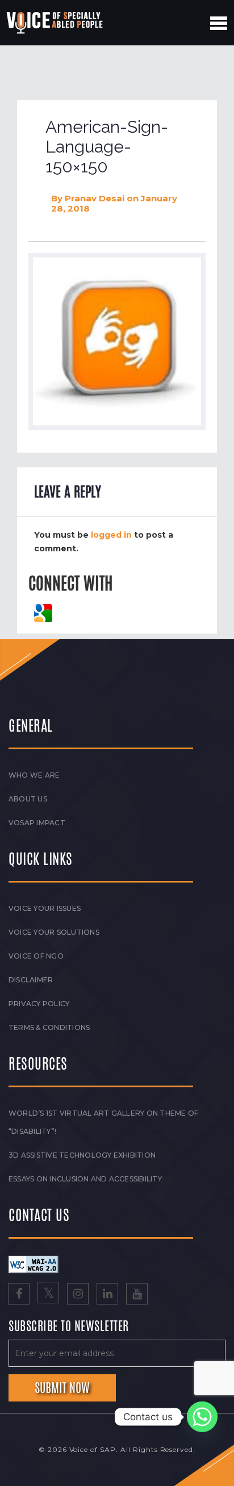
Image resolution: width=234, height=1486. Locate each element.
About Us (28, 799)
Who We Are (34, 775)
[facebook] (18, 1295)
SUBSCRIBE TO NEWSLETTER (69, 1327)
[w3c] (33, 1264)
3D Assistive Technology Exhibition (82, 1155)
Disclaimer (31, 980)
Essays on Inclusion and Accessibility (85, 1179)
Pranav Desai (94, 198)
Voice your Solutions (54, 932)
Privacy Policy (39, 1003)
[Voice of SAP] (55, 22)
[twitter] (48, 1295)
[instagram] (77, 1295)
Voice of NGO (36, 956)
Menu (218, 23)
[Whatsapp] (202, 1416)
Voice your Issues (45, 908)
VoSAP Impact (37, 822)
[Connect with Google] (43, 612)
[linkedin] (107, 1295)
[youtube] (137, 1295)
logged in (111, 535)
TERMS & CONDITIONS (49, 1027)
